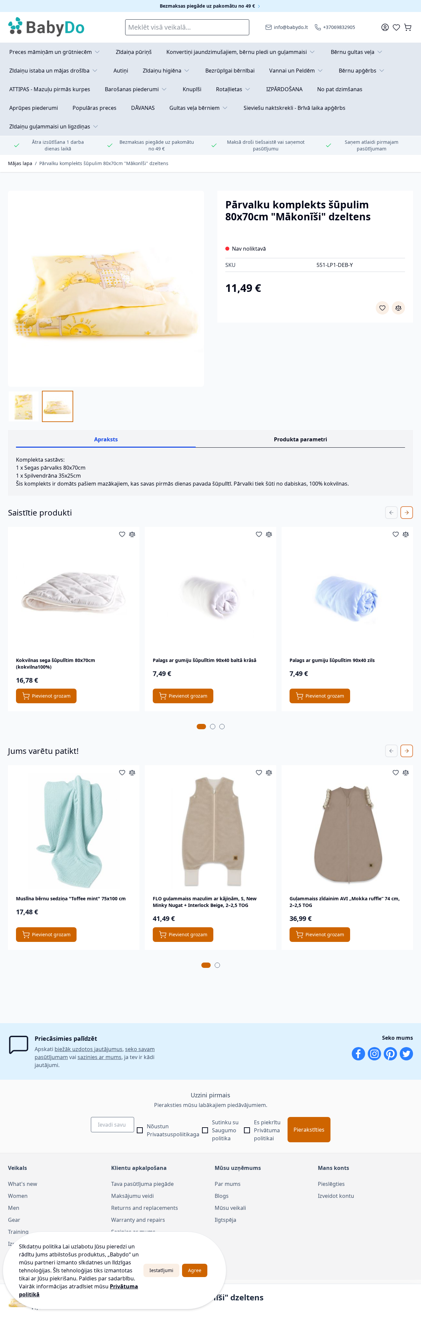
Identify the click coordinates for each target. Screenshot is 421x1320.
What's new (22, 1184)
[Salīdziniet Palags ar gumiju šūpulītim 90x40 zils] (405, 534)
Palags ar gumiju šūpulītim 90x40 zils (332, 660)
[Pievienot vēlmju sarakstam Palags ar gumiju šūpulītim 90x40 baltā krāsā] (259, 534)
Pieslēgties (331, 1184)
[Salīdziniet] (398, 308)
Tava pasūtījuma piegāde (142, 1184)
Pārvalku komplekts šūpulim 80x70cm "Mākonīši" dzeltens (103, 163)
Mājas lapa (20, 163)
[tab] (201, 726)
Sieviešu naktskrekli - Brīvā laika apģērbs (294, 107)
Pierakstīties (309, 1129)
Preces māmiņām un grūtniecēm (50, 52)
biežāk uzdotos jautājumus (88, 1049)
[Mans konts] (385, 27)
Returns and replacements (144, 1207)
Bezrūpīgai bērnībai (230, 70)
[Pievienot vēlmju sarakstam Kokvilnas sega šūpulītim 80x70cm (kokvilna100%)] (122, 534)
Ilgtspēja (225, 1219)
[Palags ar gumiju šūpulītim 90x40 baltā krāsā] (210, 592)
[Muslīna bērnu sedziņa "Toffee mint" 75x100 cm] (73, 831)
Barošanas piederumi (132, 89)
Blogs (222, 1196)
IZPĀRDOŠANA (284, 89)
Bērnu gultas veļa (352, 52)
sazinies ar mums (99, 1057)
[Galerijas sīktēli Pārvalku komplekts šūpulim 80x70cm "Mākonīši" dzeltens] (40, 406)
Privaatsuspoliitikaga (173, 1134)
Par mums (228, 1184)
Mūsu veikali (230, 1207)
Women (18, 1196)
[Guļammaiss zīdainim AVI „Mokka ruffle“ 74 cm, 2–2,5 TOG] (347, 831)
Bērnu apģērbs (357, 70)
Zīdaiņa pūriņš (134, 52)
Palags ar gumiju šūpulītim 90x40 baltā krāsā (204, 660)
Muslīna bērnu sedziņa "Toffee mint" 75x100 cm (71, 898)
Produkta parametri (300, 439)
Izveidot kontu (336, 1196)
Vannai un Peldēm (292, 70)
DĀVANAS (143, 107)
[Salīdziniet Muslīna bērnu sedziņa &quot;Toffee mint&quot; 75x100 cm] (132, 772)
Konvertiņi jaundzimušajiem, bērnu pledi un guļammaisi (236, 52)
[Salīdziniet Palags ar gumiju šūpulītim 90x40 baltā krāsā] (269, 534)
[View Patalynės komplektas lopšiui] (23, 406)
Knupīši (192, 89)
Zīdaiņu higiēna (162, 70)
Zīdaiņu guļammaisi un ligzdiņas (49, 126)
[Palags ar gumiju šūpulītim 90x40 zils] (347, 592)
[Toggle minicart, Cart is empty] (407, 27)
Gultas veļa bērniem (194, 107)
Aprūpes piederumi (33, 107)
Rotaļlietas (229, 89)
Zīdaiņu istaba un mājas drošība (49, 70)
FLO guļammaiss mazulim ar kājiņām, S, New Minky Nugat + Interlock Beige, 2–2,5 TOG (205, 901)
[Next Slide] (406, 512)
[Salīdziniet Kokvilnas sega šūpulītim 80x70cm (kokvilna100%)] (132, 534)
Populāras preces (94, 107)
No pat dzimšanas (339, 89)
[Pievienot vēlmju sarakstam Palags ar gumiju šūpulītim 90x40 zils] (395, 534)
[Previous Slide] (391, 512)
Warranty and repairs (138, 1219)
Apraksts (106, 439)
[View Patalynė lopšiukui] (57, 406)
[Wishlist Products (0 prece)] (396, 27)
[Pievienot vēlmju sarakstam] (382, 308)
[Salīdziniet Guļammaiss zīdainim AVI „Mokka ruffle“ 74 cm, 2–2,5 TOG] (405, 772)
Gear (14, 1219)
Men (13, 1207)
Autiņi (120, 70)
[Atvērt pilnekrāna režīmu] (106, 289)
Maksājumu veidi (132, 1196)
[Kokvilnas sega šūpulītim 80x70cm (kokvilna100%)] (73, 592)
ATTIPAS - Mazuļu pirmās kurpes (49, 89)
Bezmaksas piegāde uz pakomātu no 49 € (208, 6)
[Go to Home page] (46, 27)
